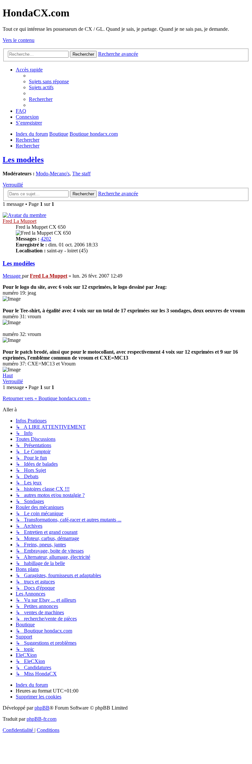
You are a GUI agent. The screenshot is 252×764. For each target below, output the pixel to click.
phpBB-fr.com (41, 719)
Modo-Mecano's (53, 173)
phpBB (42, 708)
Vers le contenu (18, 40)
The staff (81, 173)
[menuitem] (49, 81)
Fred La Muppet (19, 221)
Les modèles (23, 159)
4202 (46, 239)
